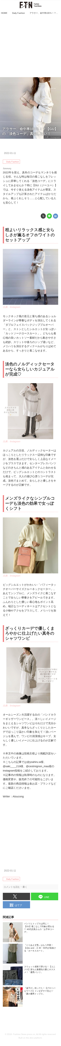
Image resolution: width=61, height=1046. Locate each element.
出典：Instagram (11, 307)
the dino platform (34, 1038)
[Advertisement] (30, 46)
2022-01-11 (10, 153)
